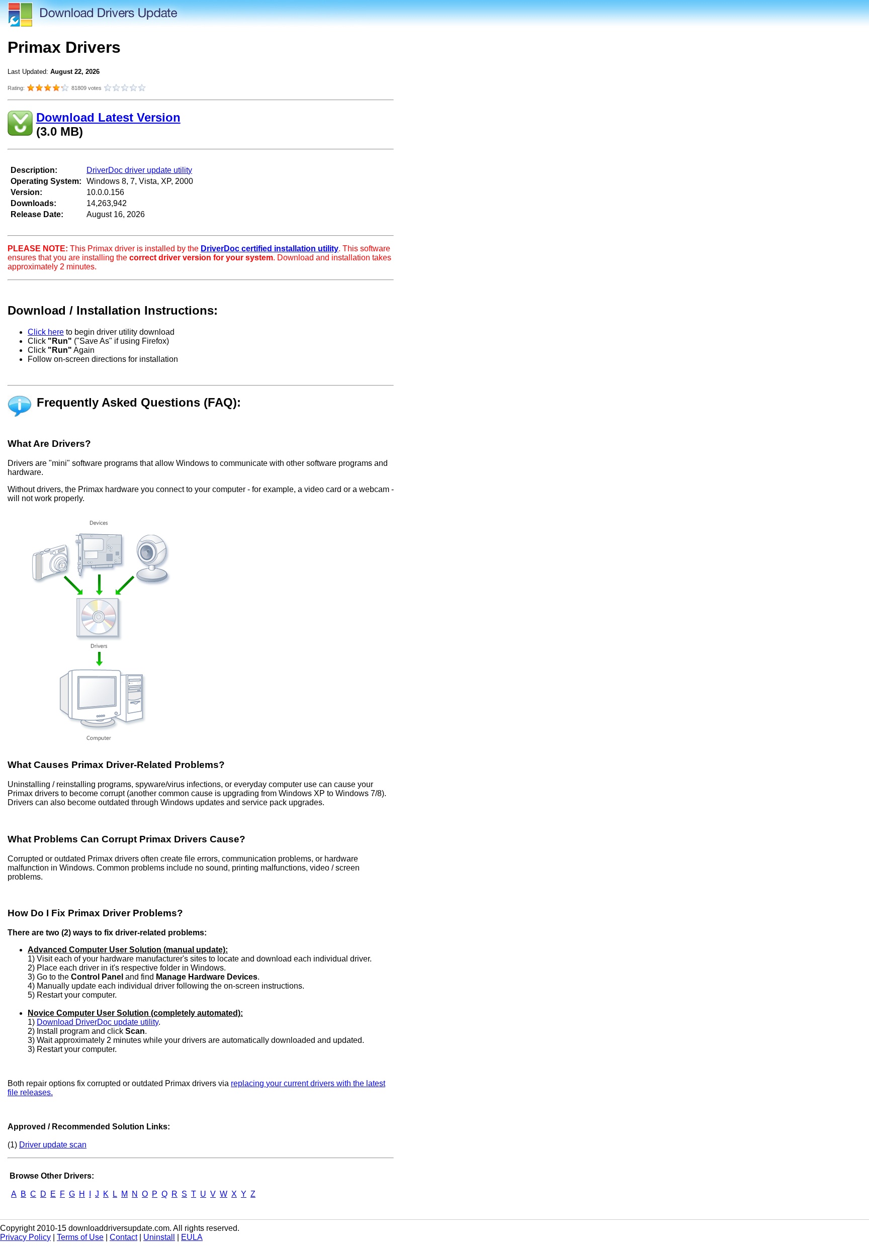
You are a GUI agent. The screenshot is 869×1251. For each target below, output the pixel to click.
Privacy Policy (25, 1237)
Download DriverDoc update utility (97, 1022)
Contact (123, 1237)
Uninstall (159, 1237)
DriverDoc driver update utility (139, 170)
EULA (192, 1237)
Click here (46, 332)
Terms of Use (80, 1237)
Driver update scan (52, 1144)
